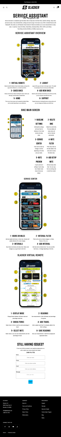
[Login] (54, 7)
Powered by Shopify (11, 432)
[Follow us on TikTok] (17, 427)
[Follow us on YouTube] (13, 427)
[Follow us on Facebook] (5, 427)
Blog (43, 415)
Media (43, 418)
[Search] (6, 7)
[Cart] (57, 7)
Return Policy (25, 412)
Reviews (43, 406)
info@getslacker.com (7, 410)
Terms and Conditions (27, 406)
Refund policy (25, 415)
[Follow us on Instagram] (9, 427)
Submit (30, 382)
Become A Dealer (45, 409)
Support (43, 403)
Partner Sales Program (46, 412)
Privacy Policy (25, 409)
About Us (24, 403)
